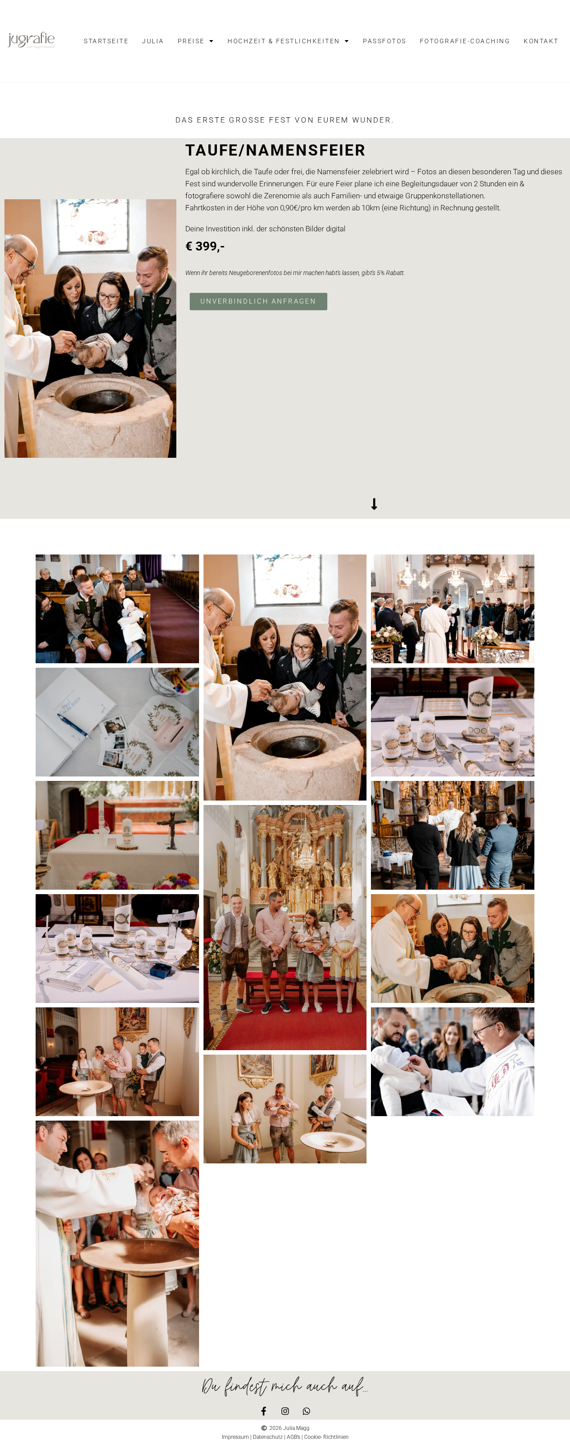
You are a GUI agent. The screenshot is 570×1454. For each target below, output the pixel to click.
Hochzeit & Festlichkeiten (284, 41)
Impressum (235, 1437)
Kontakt (541, 41)
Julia (153, 41)
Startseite (106, 41)
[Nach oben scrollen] (456, 1438)
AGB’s (293, 1437)
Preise (191, 41)
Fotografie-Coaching (465, 41)
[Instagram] (285, 1411)
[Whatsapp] (306, 1411)
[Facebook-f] (264, 1411)
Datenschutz (268, 1437)
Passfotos (385, 41)
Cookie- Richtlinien (326, 1437)
